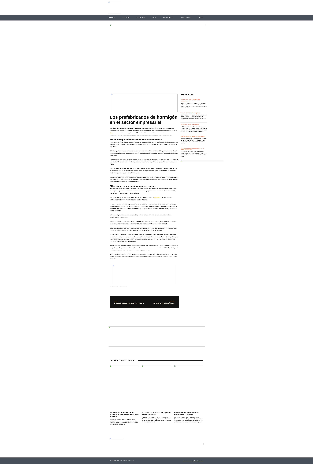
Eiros (111, 133)
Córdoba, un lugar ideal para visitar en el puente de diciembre (192, 148)
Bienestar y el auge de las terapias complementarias (190, 100)
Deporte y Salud (186, 17)
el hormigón (157, 197)
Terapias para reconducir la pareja (190, 113)
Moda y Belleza (168, 17)
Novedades (126, 17)
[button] (130, 287)
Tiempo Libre (140, 17)
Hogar (201, 17)
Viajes (154, 17)
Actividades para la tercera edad (190, 124)
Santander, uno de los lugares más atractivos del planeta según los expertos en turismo (124, 414)
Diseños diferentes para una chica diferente (193, 136)
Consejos (112, 17)
